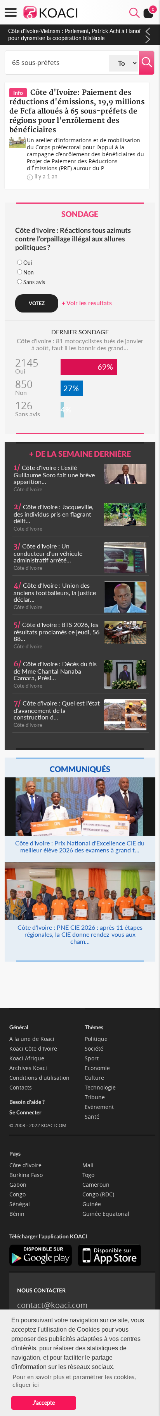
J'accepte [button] (44, 1402)
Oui (27, 262)
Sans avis (34, 282)
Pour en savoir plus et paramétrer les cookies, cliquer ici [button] (74, 1380)
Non (28, 272)
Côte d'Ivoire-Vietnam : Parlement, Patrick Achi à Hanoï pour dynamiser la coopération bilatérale (74, 34)
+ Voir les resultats (87, 302)
